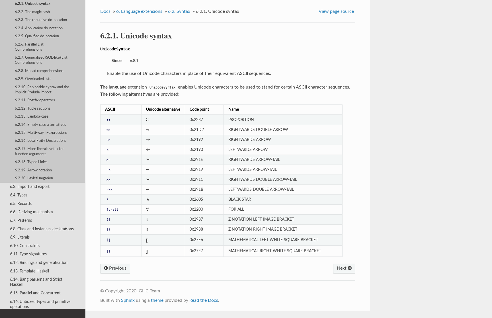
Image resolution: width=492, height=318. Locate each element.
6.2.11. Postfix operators (35, 100)
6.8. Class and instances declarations (42, 229)
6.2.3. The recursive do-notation (41, 20)
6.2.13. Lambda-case (31, 116)
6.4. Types (18, 195)
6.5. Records (21, 204)
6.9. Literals (20, 237)
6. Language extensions (139, 11)
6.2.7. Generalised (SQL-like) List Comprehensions (41, 60)
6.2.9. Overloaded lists (33, 79)
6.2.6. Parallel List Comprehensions (29, 47)
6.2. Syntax (179, 11)
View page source (336, 11)
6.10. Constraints (25, 246)
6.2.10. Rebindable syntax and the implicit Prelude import (42, 89)
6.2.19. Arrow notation (33, 170)
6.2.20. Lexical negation (34, 178)
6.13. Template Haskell (29, 271)
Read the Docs (203, 300)
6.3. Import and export (30, 186)
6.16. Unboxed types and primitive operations (40, 304)
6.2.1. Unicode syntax (32, 4)
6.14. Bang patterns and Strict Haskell (36, 282)
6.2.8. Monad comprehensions (39, 71)
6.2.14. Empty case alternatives (40, 125)
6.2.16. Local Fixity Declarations (40, 141)
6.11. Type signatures (28, 254)
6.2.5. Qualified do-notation (37, 36)
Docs (105, 11)
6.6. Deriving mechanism (31, 212)
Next (342, 268)
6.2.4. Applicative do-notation (39, 28)
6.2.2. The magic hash (32, 12)
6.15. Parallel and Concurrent (35, 293)
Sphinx (128, 300)
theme (157, 300)
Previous (117, 268)
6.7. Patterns (21, 220)
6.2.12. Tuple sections (32, 108)
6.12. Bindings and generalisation (38, 262)
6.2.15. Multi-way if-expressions (41, 133)
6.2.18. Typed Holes (31, 162)
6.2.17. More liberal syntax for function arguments (39, 151)
